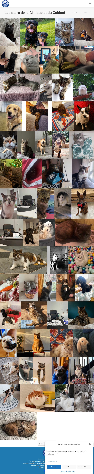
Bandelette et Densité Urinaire (39, 465)
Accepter (53, 467)
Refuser (69, 467)
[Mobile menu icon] (90, 3)
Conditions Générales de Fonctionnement (34, 463)
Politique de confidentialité (68, 471)
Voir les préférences (84, 467)
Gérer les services (52, 461)
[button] (90, 444)
